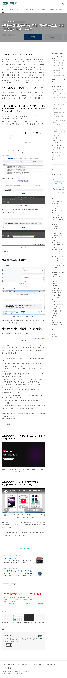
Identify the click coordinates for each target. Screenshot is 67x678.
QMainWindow (55, 317)
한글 (57, 247)
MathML (53, 290)
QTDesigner (55, 235)
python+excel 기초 (59, 70)
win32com (61, 272)
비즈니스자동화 (56, 313)
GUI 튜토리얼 (57, 87)
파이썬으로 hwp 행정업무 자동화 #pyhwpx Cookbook (16, 664)
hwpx (53, 247)
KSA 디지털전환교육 (11, 558)
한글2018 (54, 308)
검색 (59, 3)
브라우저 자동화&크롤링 (11, 594)
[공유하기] (8, 585)
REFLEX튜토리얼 (13, 9)
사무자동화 (54, 228)
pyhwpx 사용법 (28, 9)
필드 (57, 281)
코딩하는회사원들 (56, 322)
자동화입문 (54, 233)
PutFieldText (55, 224)
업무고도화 (54, 272)
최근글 (53, 174)
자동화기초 (59, 258)
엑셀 (53, 281)
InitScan (54, 222)
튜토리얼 (54, 238)
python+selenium (24, 594)
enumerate (54, 324)
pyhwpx (61, 256)
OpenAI (58, 276)
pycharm (54, 254)
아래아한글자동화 (56, 311)
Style (53, 297)
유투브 (61, 342)
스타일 (53, 260)
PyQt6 (60, 274)
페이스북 (53, 342)
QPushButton (55, 212)
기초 (58, 288)
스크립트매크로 (56, 286)
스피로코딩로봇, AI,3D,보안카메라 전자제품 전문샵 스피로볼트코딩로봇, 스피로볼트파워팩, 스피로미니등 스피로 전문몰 (18, 574)
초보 (63, 295)
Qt (57, 304)
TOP (63, 665)
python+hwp (41, 9)
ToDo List (59, 201)
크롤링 (57, 217)
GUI (59, 308)
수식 (60, 301)
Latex (61, 212)
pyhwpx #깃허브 (38, 664)
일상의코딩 (9, 635)
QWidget (54, 292)
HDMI (62, 217)
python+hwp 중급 (59, 63)
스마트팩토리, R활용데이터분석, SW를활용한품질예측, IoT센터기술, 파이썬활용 (18, 562)
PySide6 (54, 215)
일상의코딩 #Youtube (10, 668)
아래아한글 (61, 263)
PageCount (54, 249)
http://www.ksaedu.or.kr (11, 556)
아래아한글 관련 (58, 129)
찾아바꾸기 (54, 320)
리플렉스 (54, 315)
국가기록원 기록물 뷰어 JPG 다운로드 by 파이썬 (17, 603)
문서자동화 (54, 301)
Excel (60, 228)
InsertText (55, 203)
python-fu (60, 254)
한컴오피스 (54, 219)
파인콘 (58, 306)
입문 (53, 217)
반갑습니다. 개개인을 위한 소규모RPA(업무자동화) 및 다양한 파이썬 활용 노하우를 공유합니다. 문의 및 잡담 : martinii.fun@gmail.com (21, 639)
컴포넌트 (54, 251)
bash (53, 258)
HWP (59, 251)
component (54, 206)
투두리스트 (54, 240)
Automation (55, 270)
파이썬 (60, 324)
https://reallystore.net (11, 568)
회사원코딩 (54, 267)
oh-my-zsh (54, 299)
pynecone (61, 206)
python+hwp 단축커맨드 (57, 9)
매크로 (53, 279)
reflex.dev (55, 231)
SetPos (61, 249)
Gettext (58, 297)
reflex (59, 292)
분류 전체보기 (57, 53)
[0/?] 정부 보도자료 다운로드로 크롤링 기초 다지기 (19, 597)
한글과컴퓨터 (55, 226)
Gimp (53, 265)
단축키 (53, 276)
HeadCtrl (54, 263)
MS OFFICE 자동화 (58, 68)
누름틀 (58, 295)
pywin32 (54, 208)
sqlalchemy (57, 155)
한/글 (53, 306)
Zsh (57, 265)
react (61, 281)
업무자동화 (54, 274)
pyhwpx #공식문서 (50, 664)
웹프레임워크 (55, 210)
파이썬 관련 (57, 127)
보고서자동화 (60, 279)
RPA (59, 238)
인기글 (59, 174)
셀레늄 (53, 201)
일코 (63, 244)
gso (61, 210)
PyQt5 (59, 215)
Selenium (59, 290)
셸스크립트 (57, 138)
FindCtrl (61, 240)
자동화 (53, 288)
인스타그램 (57, 342)
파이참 (53, 244)
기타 (54, 102)
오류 (60, 233)
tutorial (61, 265)
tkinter (61, 304)
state (53, 304)
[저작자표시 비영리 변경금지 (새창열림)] (19, 585)
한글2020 (54, 283)
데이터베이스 (57, 152)
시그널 (53, 295)
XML (58, 260)
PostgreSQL (57, 124)
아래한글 (61, 231)
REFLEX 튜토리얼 (58, 145)
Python (61, 219)
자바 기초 (56, 135)
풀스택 (58, 244)
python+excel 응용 (59, 73)
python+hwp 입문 (59, 60)
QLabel (53, 242)
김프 (60, 235)
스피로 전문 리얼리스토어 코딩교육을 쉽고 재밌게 (17, 571)
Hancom (59, 242)
